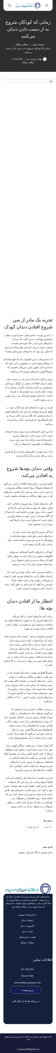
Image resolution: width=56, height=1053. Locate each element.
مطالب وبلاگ (28, 62)
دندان (47, 827)
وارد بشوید (24, 852)
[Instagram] (32, 1010)
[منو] (46, 5)
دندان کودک (33, 827)
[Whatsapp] (20, 1010)
